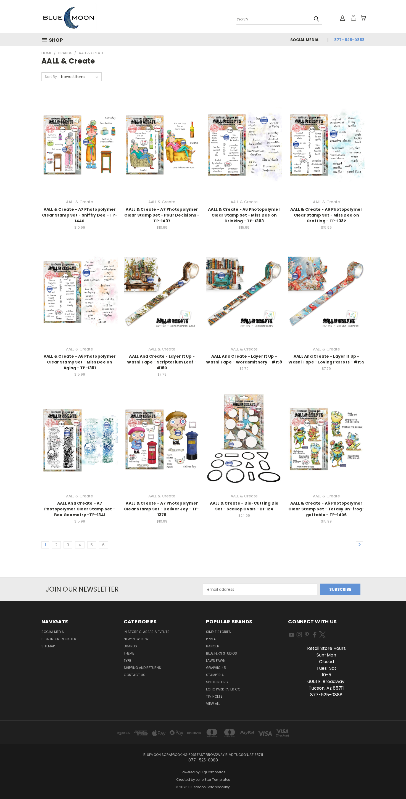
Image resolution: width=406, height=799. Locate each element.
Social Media (304, 40)
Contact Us (134, 675)
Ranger (212, 646)
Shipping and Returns (142, 667)
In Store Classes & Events (147, 631)
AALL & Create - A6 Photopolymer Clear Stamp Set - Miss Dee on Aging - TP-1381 (80, 362)
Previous (391, 782)
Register (68, 639)
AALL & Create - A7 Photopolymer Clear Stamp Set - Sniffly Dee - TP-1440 (79, 215)
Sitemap (48, 646)
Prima (211, 639)
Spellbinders (217, 682)
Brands (130, 646)
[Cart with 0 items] (363, 18)
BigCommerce (213, 772)
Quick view (79, 138)
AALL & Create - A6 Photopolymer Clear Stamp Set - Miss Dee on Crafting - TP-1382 (326, 215)
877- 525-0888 (349, 40)
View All (213, 703)
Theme (129, 653)
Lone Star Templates (213, 779)
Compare (78, 149)
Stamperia (215, 675)
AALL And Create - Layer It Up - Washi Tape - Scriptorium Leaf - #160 (162, 362)
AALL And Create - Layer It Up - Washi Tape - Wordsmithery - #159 (244, 359)
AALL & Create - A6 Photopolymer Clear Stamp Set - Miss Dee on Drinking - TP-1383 (244, 215)
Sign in (47, 639)
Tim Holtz (214, 696)
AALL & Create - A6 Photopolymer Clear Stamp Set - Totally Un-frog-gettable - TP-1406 (326, 509)
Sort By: (51, 76)
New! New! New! (136, 639)
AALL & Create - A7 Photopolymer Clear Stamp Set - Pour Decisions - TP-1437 (161, 215)
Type (127, 660)
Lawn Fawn (215, 660)
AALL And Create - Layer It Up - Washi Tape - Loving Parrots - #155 (326, 359)
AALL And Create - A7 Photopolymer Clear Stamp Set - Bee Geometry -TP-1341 (79, 509)
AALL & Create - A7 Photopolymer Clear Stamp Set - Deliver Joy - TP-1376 (162, 509)
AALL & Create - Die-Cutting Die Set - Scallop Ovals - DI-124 (244, 506)
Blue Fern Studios (221, 653)
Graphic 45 (216, 667)
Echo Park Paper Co (223, 689)
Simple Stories (218, 631)
